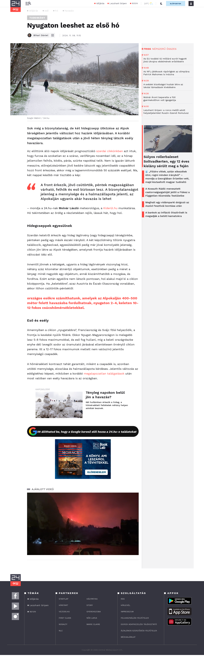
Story (90, 605)
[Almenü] (28, 3)
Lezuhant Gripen (118, 3)
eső (46, 10)
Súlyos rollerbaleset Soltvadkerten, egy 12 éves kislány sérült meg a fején (166, 161)
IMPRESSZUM (127, 611)
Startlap (63, 599)
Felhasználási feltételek (135, 618)
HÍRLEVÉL (125, 605)
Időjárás (100, 3)
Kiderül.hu (110, 208)
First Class (65, 618)
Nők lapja (92, 618)
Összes (171, 48)
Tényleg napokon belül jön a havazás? (105, 395)
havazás (69, 10)
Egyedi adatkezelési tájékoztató (139, 624)
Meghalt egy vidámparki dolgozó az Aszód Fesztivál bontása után (167, 204)
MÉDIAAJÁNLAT (128, 637)
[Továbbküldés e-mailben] (13, 137)
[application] (83, 524)
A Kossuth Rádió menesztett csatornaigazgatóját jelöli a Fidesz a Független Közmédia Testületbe (167, 192)
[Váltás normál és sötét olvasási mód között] (161, 3)
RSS (123, 599)
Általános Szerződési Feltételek (139, 631)
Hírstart (63, 605)
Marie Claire (93, 624)
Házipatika (92, 599)
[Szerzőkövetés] (52, 35)
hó (56, 10)
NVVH (135, 3)
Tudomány (37, 17)
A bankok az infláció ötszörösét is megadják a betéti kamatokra (166, 214)
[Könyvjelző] (13, 147)
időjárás (33, 10)
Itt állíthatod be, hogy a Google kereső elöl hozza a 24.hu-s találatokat (86, 431)
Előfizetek (175, 3)
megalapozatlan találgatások (104, 373)
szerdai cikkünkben (109, 151)
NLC (61, 631)
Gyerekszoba (94, 611)
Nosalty (63, 624)
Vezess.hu (64, 611)
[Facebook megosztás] (13, 129)
